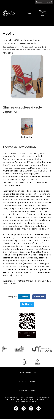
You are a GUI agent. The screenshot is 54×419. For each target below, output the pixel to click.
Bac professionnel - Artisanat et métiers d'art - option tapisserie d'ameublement (25, 48)
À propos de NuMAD (27, 382)
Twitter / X (27, 304)
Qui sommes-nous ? (27, 372)
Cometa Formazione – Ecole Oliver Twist (23, 42)
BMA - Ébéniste (43, 49)
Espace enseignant (44, 2)
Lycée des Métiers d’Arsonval (18, 40)
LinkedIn (24, 296)
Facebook (39, 296)
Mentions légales (27, 391)
